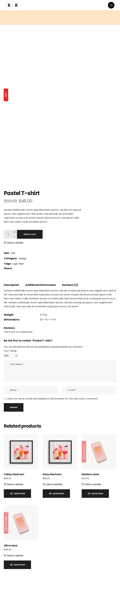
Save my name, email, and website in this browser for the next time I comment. (52, 398)
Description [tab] (11, 285)
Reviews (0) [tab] (70, 285)
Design (22, 258)
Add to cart (30, 234)
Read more (99, 451)
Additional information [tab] (40, 285)
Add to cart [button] (21, 451)
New (21, 263)
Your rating (10, 350)
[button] (13, 243)
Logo (15, 263)
